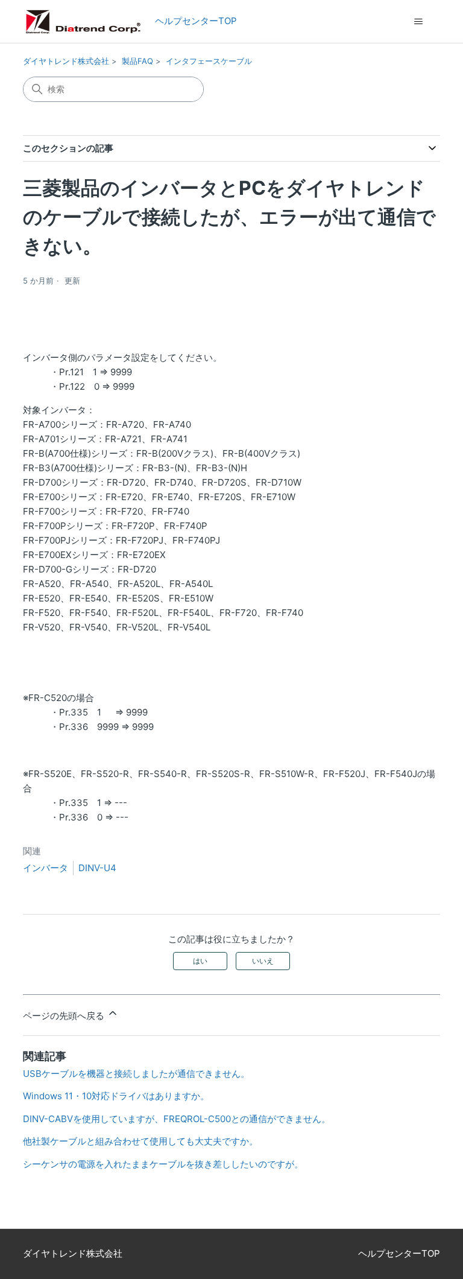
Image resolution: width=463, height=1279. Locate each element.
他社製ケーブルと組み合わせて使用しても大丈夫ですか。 (140, 1141)
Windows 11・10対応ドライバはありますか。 (116, 1096)
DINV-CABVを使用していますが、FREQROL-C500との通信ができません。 (176, 1119)
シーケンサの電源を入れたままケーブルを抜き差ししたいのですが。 (163, 1164)
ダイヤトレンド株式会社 (66, 61)
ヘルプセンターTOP (191, 21)
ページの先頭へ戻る (65, 1015)
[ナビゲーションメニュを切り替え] (418, 21)
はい (200, 960)
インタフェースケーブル (209, 61)
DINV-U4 (97, 868)
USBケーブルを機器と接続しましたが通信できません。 (136, 1073)
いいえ (263, 960)
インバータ (45, 868)
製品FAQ (137, 61)
